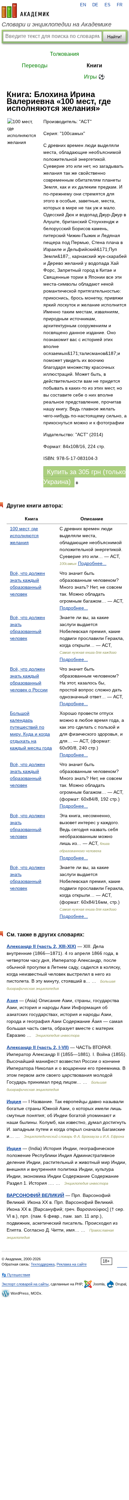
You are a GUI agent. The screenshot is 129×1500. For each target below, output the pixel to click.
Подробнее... (92, 563)
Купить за (84, 476)
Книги (94, 65)
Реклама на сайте (72, 1264)
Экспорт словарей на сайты (25, 1284)
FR (119, 5)
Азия (12, 1000)
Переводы (35, 65)
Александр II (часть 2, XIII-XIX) (41, 946)
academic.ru (25, 10)
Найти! (114, 36)
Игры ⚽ (94, 77)
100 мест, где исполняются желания (24, 535)
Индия (14, 1101)
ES (107, 5)
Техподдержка (43, 1264)
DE (95, 5)
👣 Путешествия (16, 1275)
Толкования (64, 54)
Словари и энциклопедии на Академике (56, 24)
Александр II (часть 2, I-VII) (38, 1047)
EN (83, 5)
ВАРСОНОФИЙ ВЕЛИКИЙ (35, 1195)
